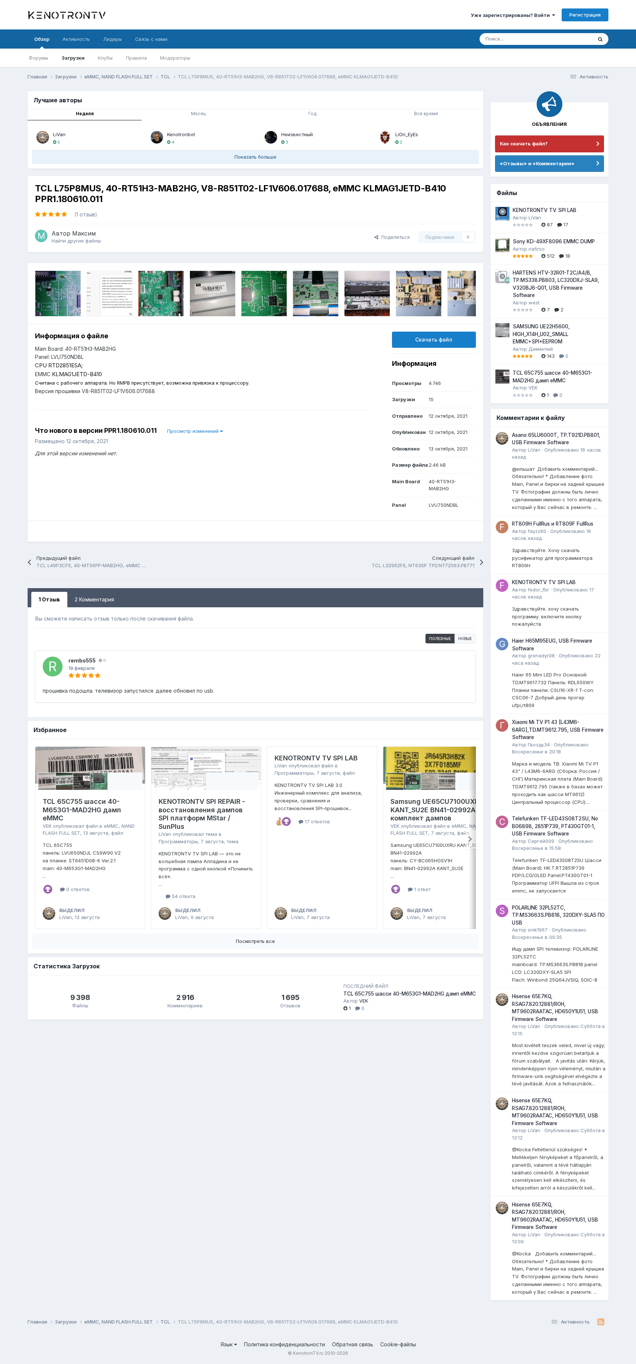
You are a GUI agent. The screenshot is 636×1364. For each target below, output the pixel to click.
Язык (227, 1344)
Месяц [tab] (198, 113)
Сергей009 (541, 841)
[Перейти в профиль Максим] (41, 236)
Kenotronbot (181, 134)
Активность (76, 39)
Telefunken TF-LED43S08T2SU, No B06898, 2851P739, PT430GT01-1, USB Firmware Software (555, 826)
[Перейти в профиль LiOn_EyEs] (385, 137)
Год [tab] (312, 113)
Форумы (38, 58)
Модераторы (175, 58)
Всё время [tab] (426, 113)
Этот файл (571, 39)
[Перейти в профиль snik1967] (502, 911)
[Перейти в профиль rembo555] (53, 666)
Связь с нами (151, 39)
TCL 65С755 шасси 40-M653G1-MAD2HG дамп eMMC (82, 810)
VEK (47, 826)
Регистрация (585, 15)
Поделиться (394, 237)
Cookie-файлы (398, 1344)
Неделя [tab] (85, 113)
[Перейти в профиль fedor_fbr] (502, 585)
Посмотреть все (255, 941)
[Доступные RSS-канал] (600, 1322)
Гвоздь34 (539, 745)
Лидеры (112, 39)
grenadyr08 (541, 655)
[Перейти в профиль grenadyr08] (502, 644)
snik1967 (538, 930)
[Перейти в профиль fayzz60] (502, 527)
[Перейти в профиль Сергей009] (502, 822)
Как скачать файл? (524, 143)
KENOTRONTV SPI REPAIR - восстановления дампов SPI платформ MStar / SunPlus (202, 814)
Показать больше (255, 157)
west (534, 302)
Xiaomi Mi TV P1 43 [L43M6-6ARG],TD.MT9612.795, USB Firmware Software (558, 729)
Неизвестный (297, 134)
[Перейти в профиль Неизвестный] (271, 137)
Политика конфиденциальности (284, 1344)
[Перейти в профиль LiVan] (42, 137)
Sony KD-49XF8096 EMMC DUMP (554, 241)
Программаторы (178, 841)
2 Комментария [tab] (94, 599)
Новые (465, 638)
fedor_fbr (538, 590)
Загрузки (73, 58)
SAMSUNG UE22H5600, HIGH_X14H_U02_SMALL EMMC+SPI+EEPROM (541, 334)
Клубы (105, 58)
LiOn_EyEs (406, 134)
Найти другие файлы (76, 241)
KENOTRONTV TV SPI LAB (316, 758)
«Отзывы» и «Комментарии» (537, 163)
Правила (136, 58)
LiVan (59, 134)
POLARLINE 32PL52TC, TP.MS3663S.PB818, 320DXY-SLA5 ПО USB (558, 915)
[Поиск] (600, 39)
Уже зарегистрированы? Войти (511, 15)
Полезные (440, 638)
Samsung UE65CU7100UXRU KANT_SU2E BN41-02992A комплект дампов (437, 810)
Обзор (41, 39)
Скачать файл (433, 339)
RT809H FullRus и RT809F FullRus (552, 524)
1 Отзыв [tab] (49, 599)
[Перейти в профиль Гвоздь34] (502, 725)
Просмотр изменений (193, 431)
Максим (84, 233)
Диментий (541, 349)
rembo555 (82, 660)
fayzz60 (537, 531)
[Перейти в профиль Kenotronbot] (157, 137)
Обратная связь (352, 1344)
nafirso (537, 249)
